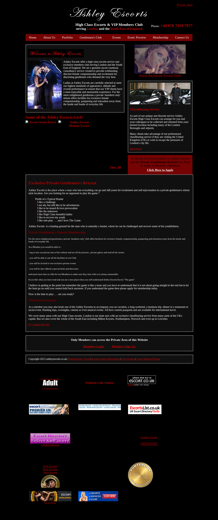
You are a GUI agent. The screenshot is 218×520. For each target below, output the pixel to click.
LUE (101, 382)
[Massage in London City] (50, 442)
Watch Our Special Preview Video (160, 75)
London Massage (50, 444)
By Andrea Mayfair (38, 324)
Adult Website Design (148, 359)
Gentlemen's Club (91, 37)
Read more (136, 148)
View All (115, 167)
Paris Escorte (50, 466)
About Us (49, 37)
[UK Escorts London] (98, 500)
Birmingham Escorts (94, 407)
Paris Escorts (50, 472)
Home (32, 37)
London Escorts (110, 407)
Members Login (93, 346)
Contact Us (182, 37)
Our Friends (128, 359)
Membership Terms (79, 359)
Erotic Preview (137, 37)
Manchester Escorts (120, 405)
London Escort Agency (102, 405)
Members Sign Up (124, 346)
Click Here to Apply (160, 170)
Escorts (82, 407)
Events (116, 37)
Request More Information (105, 359)
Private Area (184, 4)
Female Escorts (85, 405)
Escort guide (50, 502)
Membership (160, 37)
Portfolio (67, 37)
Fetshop (109, 382)
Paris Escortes (50, 469)
